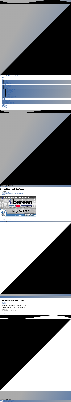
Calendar (3, 98)
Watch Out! (2, 295)
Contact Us (4, 106)
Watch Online (4, 107)
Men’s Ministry (9, 92)
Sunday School (9, 90)
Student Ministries (7, 86)
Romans (3, 194)
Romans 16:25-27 (3, 219)
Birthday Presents (3, 297)
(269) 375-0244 (5, 312)
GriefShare (8, 95)
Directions (4, 303)
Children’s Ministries (8, 85)
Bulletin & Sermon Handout (9, 102)
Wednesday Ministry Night (9, 97)
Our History (6, 82)
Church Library (6, 101)
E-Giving (3, 104)
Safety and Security (7, 83)
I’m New (3, 78)
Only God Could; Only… (10, 186)
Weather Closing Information (9, 103)
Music (7, 93)
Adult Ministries (7, 88)
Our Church (6, 80)
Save (3, 218)
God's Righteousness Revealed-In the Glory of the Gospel (12, 193)
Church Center (4, 105)
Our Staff (5, 81)
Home (3, 77)
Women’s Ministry (9, 91)
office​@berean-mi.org (6, 313)
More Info (4, 302)
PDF (3, 221)
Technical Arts (8, 94)
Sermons (4, 186)
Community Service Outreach (11, 96)
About (3, 79)
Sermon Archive (7, 100)
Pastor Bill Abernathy (6, 192)
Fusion (5, 87)
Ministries (4, 84)
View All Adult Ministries (10, 89)
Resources (4, 99)
